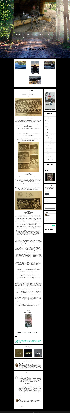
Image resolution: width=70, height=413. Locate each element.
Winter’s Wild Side (47, 147)
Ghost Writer (46, 129)
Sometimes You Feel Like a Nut (49, 159)
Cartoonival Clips (47, 145)
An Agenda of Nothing (48, 118)
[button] (50, 101)
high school (29, 340)
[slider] (49, 109)
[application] (50, 101)
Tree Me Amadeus (47, 135)
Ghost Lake (46, 157)
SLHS (20, 342)
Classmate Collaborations (41, 34)
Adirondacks (18, 340)
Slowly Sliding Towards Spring (49, 138)
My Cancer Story (36, 37)
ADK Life (23, 340)
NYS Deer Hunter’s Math (48, 117)
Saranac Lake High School (34, 341)
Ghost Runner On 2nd (48, 156)
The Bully (46, 150)
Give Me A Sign (47, 137)
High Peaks (16, 37)
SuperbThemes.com (41, 412)
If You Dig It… (47, 132)
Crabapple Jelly (47, 153)
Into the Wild (46, 151)
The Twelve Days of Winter (48, 148)
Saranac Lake (28, 341)
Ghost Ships (46, 123)
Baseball (23, 34)
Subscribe (47, 193)
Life (22, 341)
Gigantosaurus (47, 126)
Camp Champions (47, 121)
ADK (21, 340)
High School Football (34, 340)
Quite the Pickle (47, 120)
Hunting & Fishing (21, 37)
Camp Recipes (28, 34)
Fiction (53, 34)
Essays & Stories (48, 34)
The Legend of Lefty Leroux (48, 140)
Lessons (20, 341)
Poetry (50, 37)
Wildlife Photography (35, 39)
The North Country (28, 39)
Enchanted (46, 115)
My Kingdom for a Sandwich (48, 141)
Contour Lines (47, 154)
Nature (40, 37)
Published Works (17, 39)
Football (26, 340)
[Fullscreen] (54, 109)
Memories (24, 341)
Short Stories (22, 39)
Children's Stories (33, 34)
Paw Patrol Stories (45, 37)
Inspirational (27, 37)
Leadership (16, 341)
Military (31, 37)
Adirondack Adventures (18, 34)
